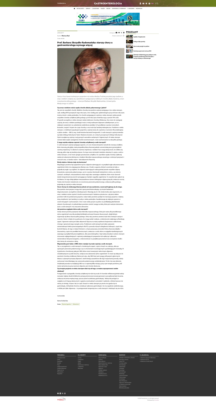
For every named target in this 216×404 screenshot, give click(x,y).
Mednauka (80, 368)
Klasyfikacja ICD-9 (103, 373)
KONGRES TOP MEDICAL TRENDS (127, 357)
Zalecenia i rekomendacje (125, 382)
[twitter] (121, 33)
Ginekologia (122, 379)
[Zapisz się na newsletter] (143, 3)
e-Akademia (80, 366)
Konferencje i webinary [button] (119, 8)
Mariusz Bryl (66, 36)
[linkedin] (123, 33)
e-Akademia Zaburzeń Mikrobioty (148, 357)
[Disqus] (90, 327)
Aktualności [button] (80, 8)
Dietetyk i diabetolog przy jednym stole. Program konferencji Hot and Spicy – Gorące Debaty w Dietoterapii (145, 56)
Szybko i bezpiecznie (139, 37)
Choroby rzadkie (123, 363)
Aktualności (76, 304)
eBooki (108, 8)
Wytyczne (101, 368)
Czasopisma (80, 359)
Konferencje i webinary (83, 365)
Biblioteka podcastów (124, 388)
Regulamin (59, 373)
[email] (116, 33)
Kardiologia (121, 373)
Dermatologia (122, 365)
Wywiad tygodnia (66, 304)
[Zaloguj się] (140, 3)
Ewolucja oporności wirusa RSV (142, 51)
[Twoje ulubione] (146, 3)
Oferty (58, 359)
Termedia (156, 400)
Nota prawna (60, 372)
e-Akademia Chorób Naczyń (146, 361)
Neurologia (121, 370)
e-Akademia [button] (131, 8)
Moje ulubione (102, 361)
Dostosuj (101, 359)
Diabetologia (122, 366)
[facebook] (119, 33)
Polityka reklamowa (61, 368)
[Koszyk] (149, 3)
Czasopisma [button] (95, 8)
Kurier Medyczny (123, 380)
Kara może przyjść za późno (141, 46)
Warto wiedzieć (122, 386)
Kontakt (59, 363)
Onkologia (121, 368)
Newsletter (59, 361)
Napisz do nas (60, 370)
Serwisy (79, 357)
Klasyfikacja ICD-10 (103, 375)
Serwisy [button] (88, 8)
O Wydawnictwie (61, 357)
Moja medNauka (102, 357)
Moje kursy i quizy (103, 366)
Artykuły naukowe (103, 370)
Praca (58, 365)
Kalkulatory (101, 372)
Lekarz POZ (121, 361)
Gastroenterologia (123, 375)
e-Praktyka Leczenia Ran (124, 384)
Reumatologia (122, 372)
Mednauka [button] (139, 8)
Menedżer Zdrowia (123, 359)
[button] (156, 3)
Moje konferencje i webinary (105, 363)
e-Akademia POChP (144, 359)
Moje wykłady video (103, 365)
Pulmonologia (122, 377)
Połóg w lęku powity (139, 41)
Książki (103, 8)
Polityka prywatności (62, 366)
